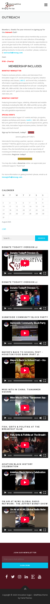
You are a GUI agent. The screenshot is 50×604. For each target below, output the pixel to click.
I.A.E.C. (22, 80)
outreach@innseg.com (13, 53)
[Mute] (40, 273)
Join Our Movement (25, 159)
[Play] (5, 273)
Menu (46, 5)
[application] (25, 263)
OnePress (38, 595)
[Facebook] (7, 576)
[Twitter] (13, 576)
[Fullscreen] (44, 273)
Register (31, 132)
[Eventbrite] (33, 576)
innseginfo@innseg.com (12, 177)
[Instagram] (19, 576)
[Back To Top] (25, 589)
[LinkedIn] (26, 576)
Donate (25, 170)
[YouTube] (39, 576)
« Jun (4, 228)
